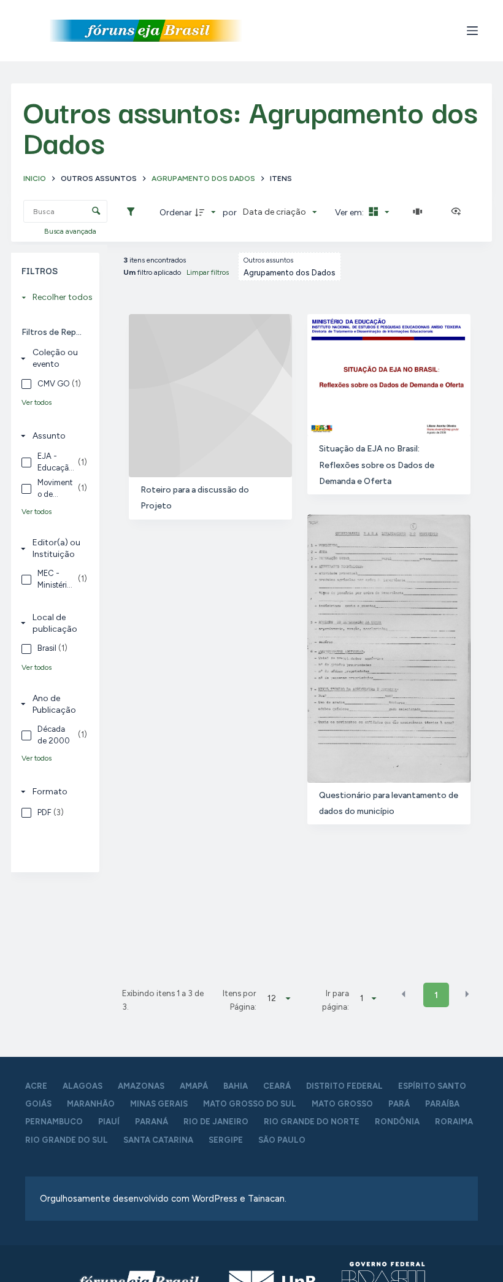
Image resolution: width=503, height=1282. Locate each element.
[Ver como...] (459, 212)
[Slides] (420, 212)
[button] (404, 994)
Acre (36, 1086)
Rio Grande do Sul (66, 1140)
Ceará (277, 1086)
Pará (399, 1103)
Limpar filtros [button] (207, 272)
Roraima (454, 1121)
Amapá (194, 1086)
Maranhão (91, 1103)
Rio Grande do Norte (311, 1121)
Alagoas (82, 1086)
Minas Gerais (159, 1103)
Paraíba (442, 1103)
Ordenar (175, 212)
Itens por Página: (239, 999)
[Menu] (472, 30)
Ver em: (350, 212)
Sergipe (226, 1140)
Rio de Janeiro (215, 1121)
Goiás (38, 1103)
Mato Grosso (342, 1103)
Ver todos (36, 402)
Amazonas (141, 1086)
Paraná (151, 1121)
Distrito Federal (344, 1086)
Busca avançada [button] (71, 231)
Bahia (235, 1086)
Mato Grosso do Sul (249, 1103)
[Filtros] (133, 212)
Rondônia (397, 1121)
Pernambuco (54, 1121)
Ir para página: (335, 999)
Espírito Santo (432, 1086)
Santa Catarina (158, 1140)
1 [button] (436, 995)
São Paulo (281, 1140)
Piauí (109, 1121)
